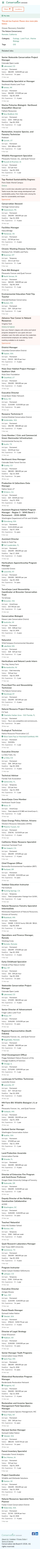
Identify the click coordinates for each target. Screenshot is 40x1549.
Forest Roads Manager (12, 1310)
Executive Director (10, 392)
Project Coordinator (11, 1475)
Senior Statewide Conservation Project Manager (20, 58)
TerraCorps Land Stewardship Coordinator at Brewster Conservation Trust (19, 592)
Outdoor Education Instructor (15, 884)
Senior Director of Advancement (17, 1009)
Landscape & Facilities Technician (17, 1079)
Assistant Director (10, 539)
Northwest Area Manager (14, 459)
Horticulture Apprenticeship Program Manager (19, 564)
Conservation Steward (12, 203)
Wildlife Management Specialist (17, 155)
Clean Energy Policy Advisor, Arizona (19, 820)
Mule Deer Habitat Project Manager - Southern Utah (19, 370)
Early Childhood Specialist (14, 961)
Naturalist (6, 640)
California (13, 34)
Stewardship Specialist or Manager (18, 81)
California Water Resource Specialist (19, 842)
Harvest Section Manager (14, 1430)
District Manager (10, 347)
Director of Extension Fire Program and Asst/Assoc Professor (18, 1176)
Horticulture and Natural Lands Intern (19, 661)
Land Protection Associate (14, 1153)
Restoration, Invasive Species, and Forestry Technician (17, 133)
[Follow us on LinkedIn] (36, 1534)
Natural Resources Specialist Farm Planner (18, 1500)
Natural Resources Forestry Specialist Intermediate (19, 907)
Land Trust (25, 38)
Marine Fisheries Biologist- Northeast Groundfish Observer (19, 106)
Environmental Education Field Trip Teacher (18, 295)
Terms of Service (7, 1541)
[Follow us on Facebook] (33, 1534)
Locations (18, 9)
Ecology (16, 38)
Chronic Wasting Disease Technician (19, 248)
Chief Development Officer (14, 1055)
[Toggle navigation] (3, 2)
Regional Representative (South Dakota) (16, 1032)
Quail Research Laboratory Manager (19, 1243)
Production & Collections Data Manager (16, 484)
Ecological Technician (12, 730)
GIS (14, 44)
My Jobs (7, 16)
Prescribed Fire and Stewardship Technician (17, 686)
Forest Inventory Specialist (14, 1451)
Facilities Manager (10, 227)
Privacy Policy (21, 1539)
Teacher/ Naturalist (11, 1222)
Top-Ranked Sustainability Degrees (18, 179)
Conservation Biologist (12, 616)
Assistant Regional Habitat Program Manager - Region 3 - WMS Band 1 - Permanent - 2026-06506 (19, 512)
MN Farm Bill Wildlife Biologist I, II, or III (19, 1104)
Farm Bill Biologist (10, 270)
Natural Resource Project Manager (18, 709)
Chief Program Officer (12, 863)
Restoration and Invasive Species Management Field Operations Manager (17, 1406)
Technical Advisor (10, 775)
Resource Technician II (12, 414)
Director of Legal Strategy (14, 1331)
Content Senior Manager (13, 1129)
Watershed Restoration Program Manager (17, 1378)
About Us (5, 1539)
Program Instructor (10, 1267)
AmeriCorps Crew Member (14, 799)
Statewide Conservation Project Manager (16, 987)
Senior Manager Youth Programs (17, 1353)
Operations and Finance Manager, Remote (17, 936)
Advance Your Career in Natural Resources (16, 319)
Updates (13, 1539)
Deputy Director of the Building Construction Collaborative (16, 1200)
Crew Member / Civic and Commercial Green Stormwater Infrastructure (19, 436)
